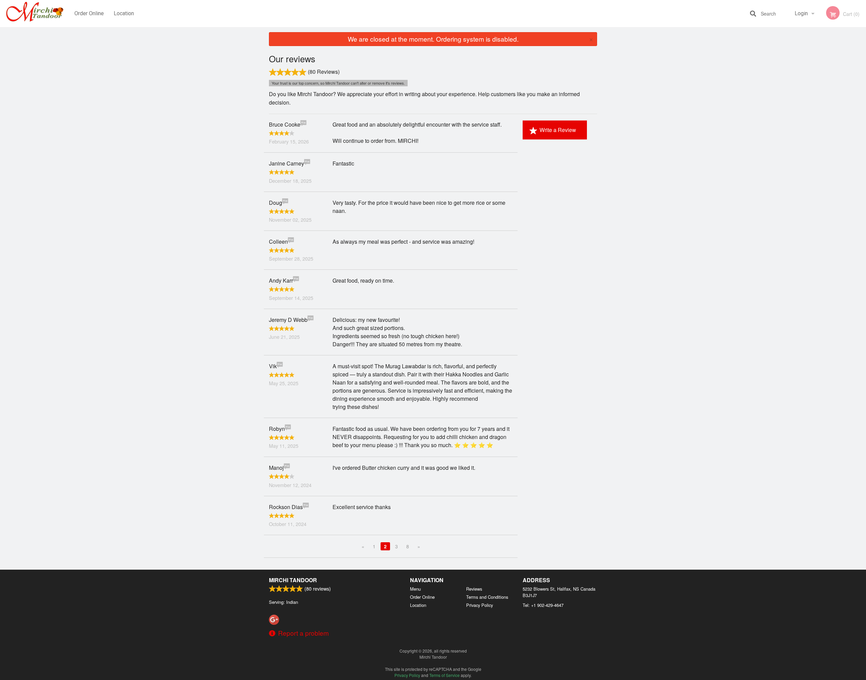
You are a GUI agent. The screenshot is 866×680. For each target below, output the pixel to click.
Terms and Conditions (487, 597)
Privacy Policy (479, 605)
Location (124, 13)
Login (801, 13)
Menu (415, 589)
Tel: (543, 605)
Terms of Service (444, 675)
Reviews (474, 589)
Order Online (89, 13)
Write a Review (558, 130)
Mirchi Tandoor (293, 580)
